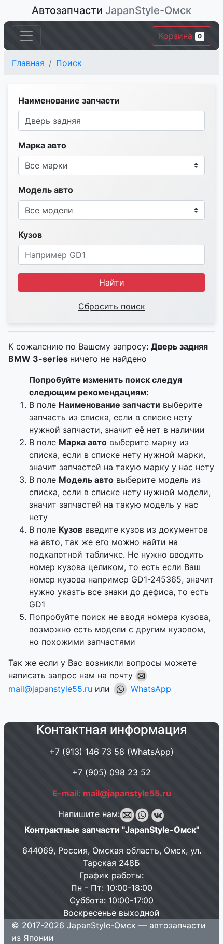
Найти (111, 282)
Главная (28, 63)
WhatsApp (149, 688)
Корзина (180, 36)
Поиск (69, 63)
